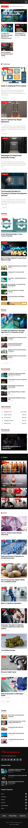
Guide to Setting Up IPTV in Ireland (13, 86)
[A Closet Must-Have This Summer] (20, 493)
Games (17, 25)
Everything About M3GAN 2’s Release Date (12, 447)
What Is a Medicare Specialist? (11, 603)
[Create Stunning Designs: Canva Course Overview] (14, 224)
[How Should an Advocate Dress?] (7, 502)
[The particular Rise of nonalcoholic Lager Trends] (14, 467)
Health (3, 517)
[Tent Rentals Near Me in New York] (4, 741)
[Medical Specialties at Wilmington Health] (14, 684)
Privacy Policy (12, 816)
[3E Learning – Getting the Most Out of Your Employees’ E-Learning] (4, 280)
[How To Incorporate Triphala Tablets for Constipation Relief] (14, 570)
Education (4, 218)
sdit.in (17, 824)
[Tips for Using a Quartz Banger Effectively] (14, 523)
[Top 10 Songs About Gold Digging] (4, 298)
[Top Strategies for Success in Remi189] (21, 28)
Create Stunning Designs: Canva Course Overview (11, 235)
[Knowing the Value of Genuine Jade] (14, 481)
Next (24, 14)
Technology (5, 68)
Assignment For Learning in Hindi (16, 272)
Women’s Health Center (8, 672)
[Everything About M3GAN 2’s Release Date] (4, 399)
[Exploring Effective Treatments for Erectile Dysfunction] (14, 547)
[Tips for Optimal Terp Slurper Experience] (14, 109)
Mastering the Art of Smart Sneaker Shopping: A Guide (7, 494)
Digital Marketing (4, 805)
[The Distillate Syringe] (14, 641)
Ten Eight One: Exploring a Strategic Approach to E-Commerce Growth (13, 11)
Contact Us (22, 816)
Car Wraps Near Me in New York (15, 727)
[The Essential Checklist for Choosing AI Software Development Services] (14, 181)
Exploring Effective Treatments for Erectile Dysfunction (12, 557)
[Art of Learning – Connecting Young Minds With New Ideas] (4, 286)
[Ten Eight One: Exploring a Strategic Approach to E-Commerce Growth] (7, 28)
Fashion (4, 475)
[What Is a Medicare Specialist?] (14, 594)
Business (4, 25)
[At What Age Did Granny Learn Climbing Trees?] (4, 267)
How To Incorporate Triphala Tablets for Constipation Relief (13, 580)
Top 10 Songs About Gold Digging (16, 296)
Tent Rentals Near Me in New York (16, 739)
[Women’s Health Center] (14, 662)
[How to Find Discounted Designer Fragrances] (4, 716)
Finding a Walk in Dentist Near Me (16, 733)
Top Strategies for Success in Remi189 (17, 379)
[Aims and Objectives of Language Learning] (4, 292)
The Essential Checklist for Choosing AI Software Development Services (14, 193)
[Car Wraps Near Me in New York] (4, 729)
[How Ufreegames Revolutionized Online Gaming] (7, 47)
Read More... (5, 97)
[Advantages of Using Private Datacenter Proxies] (14, 145)
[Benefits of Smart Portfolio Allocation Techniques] (4, 351)
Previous (4, 14)
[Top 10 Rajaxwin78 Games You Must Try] (4, 393)
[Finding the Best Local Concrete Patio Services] (4, 357)
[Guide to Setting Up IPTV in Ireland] (14, 75)
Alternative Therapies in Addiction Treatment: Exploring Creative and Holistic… (12, 626)
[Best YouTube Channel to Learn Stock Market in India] (14, 248)
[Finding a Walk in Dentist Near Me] (4, 735)
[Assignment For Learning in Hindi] (4, 273)
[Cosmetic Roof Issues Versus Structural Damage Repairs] (4, 345)
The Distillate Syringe (8, 650)
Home (4, 816)
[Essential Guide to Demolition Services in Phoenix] (4, 339)
